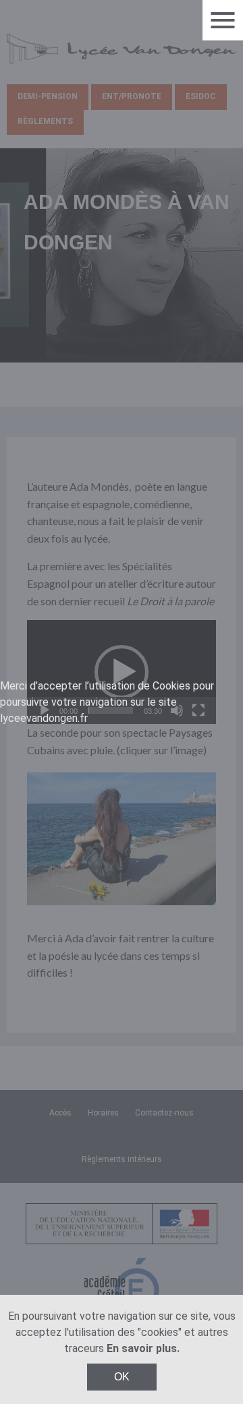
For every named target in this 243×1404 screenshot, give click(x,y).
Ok (122, 1376)
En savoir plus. (143, 1348)
